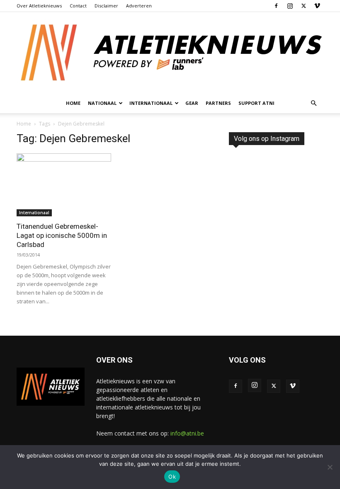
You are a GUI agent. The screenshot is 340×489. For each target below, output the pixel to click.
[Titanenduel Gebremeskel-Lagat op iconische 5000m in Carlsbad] (64, 184)
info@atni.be (187, 433)
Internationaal (34, 212)
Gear (191, 103)
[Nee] (329, 467)
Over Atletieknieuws (39, 5)
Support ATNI (256, 103)
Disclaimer (106, 5)
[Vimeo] (317, 6)
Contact (78, 5)
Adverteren (139, 5)
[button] (313, 103)
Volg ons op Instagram (266, 139)
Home (73, 103)
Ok (172, 476)
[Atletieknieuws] (170, 52)
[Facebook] (276, 6)
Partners (218, 103)
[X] (303, 6)
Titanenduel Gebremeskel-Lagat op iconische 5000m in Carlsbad (62, 235)
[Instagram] (290, 6)
